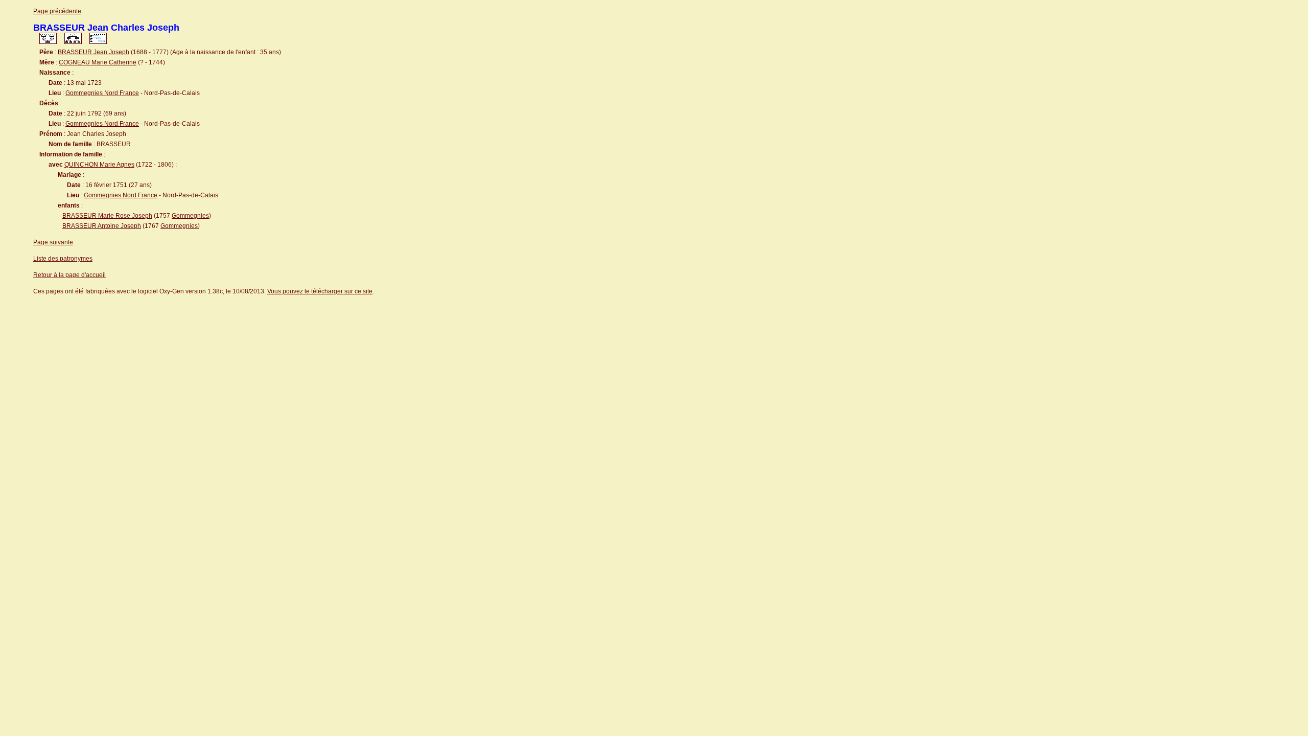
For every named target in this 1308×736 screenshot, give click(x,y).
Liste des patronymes (62, 258)
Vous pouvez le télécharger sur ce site (319, 291)
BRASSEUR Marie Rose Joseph (107, 215)
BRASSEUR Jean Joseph (93, 52)
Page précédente (57, 11)
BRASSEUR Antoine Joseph (101, 225)
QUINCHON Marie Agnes (99, 164)
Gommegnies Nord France (102, 93)
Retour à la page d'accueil (69, 275)
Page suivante (53, 242)
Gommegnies (190, 215)
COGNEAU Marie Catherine (97, 62)
